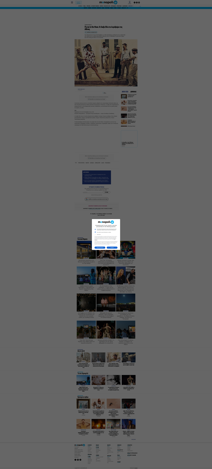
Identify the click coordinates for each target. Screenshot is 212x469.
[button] (106, 234)
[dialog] (106, 234)
